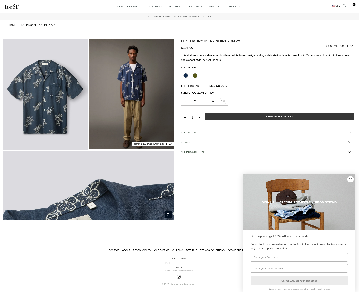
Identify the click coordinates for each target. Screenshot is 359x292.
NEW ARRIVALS (128, 6)
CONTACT (114, 250)
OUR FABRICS (161, 250)
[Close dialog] (350, 179)
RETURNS (191, 250)
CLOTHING (155, 6)
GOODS (174, 6)
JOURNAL (233, 6)
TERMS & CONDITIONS (212, 250)
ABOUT (214, 6)
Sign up (179, 267)
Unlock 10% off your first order (299, 280)
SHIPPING (177, 250)
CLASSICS (195, 6)
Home (12, 25)
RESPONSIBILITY (142, 250)
